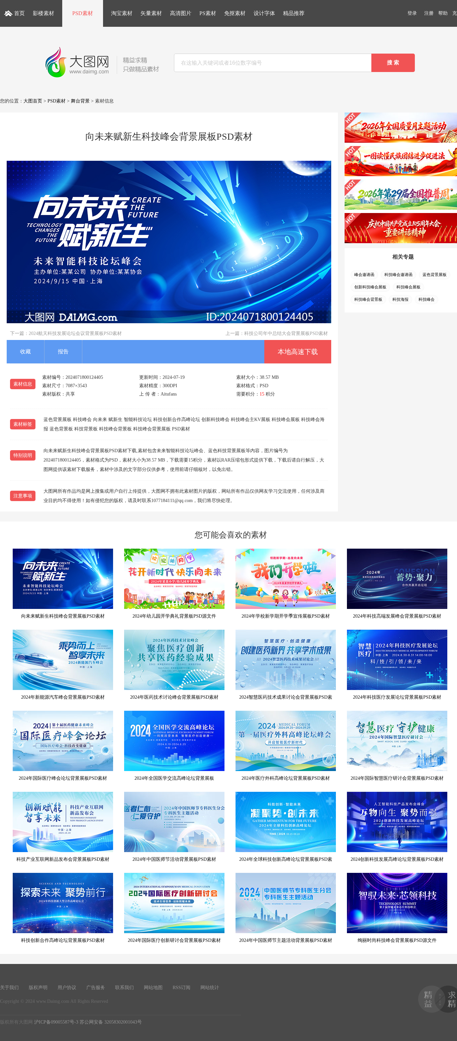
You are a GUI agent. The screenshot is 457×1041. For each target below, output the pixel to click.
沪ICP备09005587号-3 (56, 1022)
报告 (63, 351)
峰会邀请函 (364, 274)
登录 (412, 13)
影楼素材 (43, 13)
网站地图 (153, 987)
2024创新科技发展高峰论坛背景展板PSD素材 (397, 859)
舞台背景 (80, 100)
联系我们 (124, 987)
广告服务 (95, 987)
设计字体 (264, 13)
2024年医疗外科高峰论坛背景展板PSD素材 (286, 778)
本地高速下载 (298, 351)
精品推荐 (293, 13)
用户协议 (67, 987)
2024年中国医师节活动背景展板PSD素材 (174, 859)
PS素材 (207, 13)
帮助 (443, 13)
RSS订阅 (181, 987)
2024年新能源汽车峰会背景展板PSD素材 (63, 697)
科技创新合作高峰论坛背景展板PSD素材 (63, 940)
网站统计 (209, 987)
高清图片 (180, 13)
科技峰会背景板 (368, 299)
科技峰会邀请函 (398, 274)
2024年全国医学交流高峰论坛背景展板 (174, 778)
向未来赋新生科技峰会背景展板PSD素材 (63, 616)
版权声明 (38, 987)
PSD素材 (82, 13)
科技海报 (400, 299)
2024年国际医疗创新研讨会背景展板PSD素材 (174, 940)
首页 (19, 13)
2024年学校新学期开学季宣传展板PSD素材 (286, 616)
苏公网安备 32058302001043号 (111, 1022)
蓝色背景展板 (435, 274)
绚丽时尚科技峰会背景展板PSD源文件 (397, 940)
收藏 (25, 351)
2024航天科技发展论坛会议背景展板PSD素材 (75, 333)
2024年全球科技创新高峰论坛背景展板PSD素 (285, 859)
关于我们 (9, 987)
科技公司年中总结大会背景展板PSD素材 (286, 333)
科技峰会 (427, 299)
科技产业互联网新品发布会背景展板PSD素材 (62, 859)
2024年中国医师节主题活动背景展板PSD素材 (285, 940)
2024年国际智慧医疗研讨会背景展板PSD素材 (397, 778)
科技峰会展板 (408, 287)
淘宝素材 (121, 13)
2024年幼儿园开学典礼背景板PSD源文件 (174, 616)
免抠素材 (235, 13)
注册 (429, 13)
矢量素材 (151, 13)
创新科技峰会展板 (370, 287)
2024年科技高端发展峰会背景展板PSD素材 (397, 616)
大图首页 (32, 100)
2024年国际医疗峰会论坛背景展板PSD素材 (63, 778)
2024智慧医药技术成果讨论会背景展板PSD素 (285, 697)
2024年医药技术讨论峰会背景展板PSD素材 (174, 697)
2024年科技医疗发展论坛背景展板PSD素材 (397, 697)
